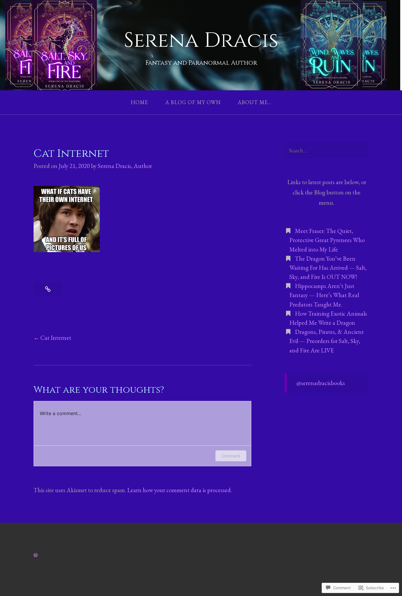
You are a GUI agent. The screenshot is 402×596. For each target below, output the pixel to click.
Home (139, 102)
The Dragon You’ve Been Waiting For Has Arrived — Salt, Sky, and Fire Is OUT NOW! (328, 267)
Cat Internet (55, 338)
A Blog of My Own (193, 102)
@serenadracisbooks (320, 383)
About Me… (254, 102)
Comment (231, 455)
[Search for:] (326, 150)
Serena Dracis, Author (125, 166)
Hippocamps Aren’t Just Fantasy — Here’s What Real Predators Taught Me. (324, 295)
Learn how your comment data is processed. (179, 490)
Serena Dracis (201, 40)
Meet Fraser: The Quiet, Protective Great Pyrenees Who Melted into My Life (327, 240)
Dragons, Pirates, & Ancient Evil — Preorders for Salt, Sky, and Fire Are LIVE (326, 341)
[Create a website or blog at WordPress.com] (36, 555)
